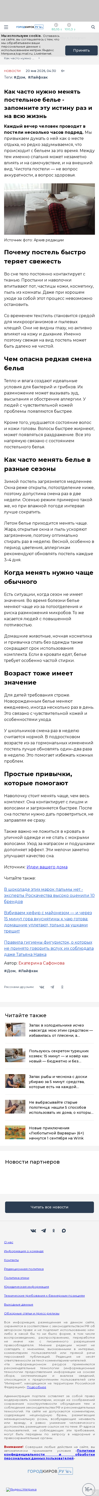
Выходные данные (18, 1304)
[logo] (49, 1471)
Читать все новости (49, 1207)
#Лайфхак (38, 77)
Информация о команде (24, 1251)
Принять (81, 50)
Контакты (11, 1260)
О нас (8, 1242)
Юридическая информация (26, 1286)
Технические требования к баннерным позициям (44, 1295)
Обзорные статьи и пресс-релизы (31, 1313)
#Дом (19, 77)
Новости (12, 71)
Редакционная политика (24, 1269)
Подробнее (36, 1387)
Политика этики (16, 1278)
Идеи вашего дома (47, 867)
